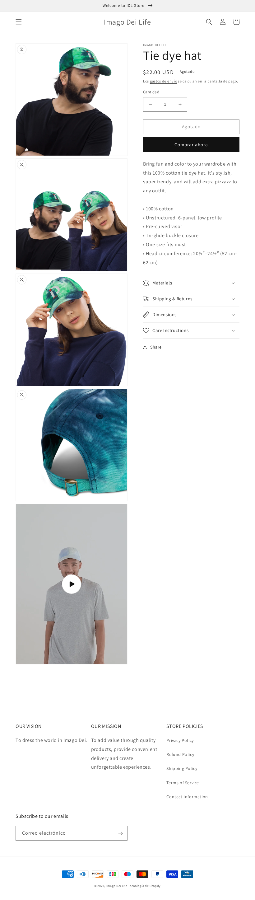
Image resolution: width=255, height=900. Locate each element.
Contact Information (187, 796)
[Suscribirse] (120, 833)
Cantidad (151, 92)
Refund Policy (180, 754)
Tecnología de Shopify (144, 886)
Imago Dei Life (117, 886)
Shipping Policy (181, 768)
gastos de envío (163, 81)
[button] (19, 22)
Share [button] (156, 347)
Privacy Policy (179, 740)
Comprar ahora (191, 145)
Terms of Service (182, 782)
